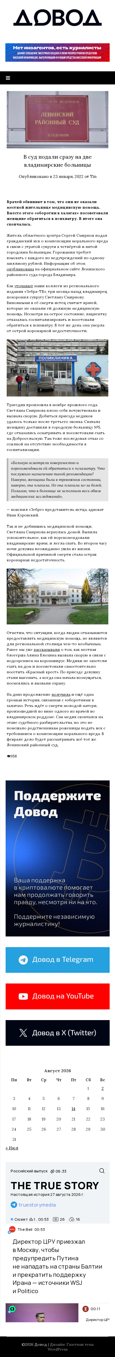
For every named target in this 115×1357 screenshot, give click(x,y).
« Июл (12, 1147)
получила (61, 694)
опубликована (20, 269)
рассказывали (47, 649)
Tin (93, 176)
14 (73, 1108)
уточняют (23, 285)
